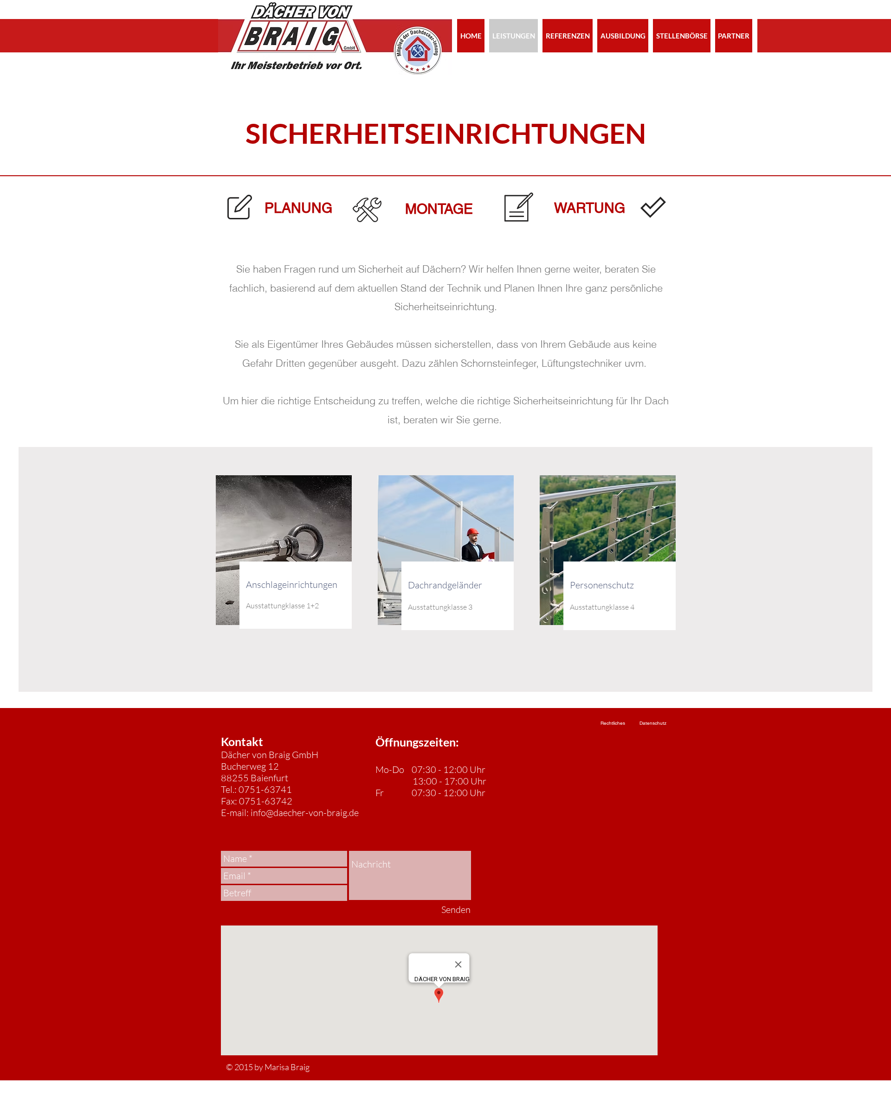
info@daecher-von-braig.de (305, 812)
